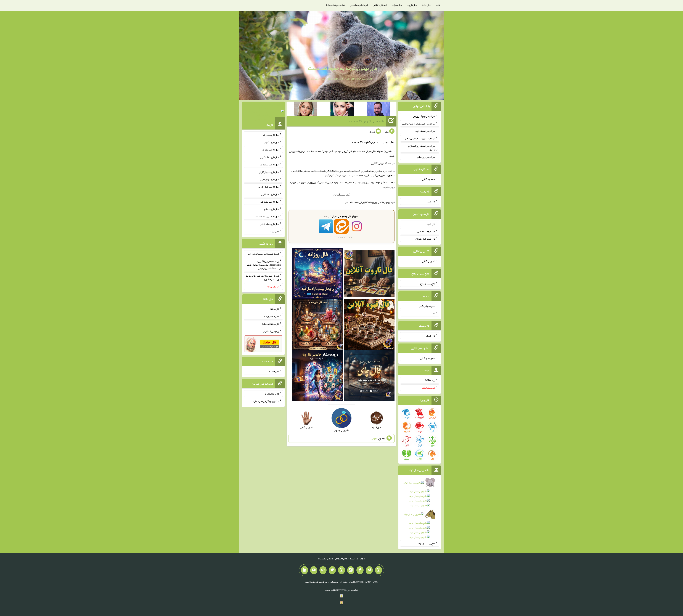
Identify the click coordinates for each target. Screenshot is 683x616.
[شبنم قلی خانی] (305, 109)
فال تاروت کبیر (271, 142)
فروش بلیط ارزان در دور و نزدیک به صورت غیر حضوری (263, 277)
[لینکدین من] (304, 570)
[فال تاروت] (369, 274)
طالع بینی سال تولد (426, 543)
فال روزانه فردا (271, 393)
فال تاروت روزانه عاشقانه (267, 216)
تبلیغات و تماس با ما (335, 4)
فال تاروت (412, 4)
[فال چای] (369, 376)
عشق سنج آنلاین (427, 357)
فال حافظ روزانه (271, 316)
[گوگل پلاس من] (323, 570)
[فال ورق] (317, 376)
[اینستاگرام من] (350, 570)
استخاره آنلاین (379, 4)
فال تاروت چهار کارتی (269, 171)
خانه (438, 4)
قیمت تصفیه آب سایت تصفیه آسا (263, 253)
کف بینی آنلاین (341, 194)
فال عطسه (274, 371)
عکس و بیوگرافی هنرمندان (266, 401)
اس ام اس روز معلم (426, 156)
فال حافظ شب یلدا (270, 323)
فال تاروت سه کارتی (269, 164)
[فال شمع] (317, 325)
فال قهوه (431, 223)
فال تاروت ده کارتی (270, 201)
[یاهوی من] (378, 570)
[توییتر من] (332, 570)
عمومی (374, 438)
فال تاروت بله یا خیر (269, 223)
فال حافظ (426, 4)
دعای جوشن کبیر (427, 305)
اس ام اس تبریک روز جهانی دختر (420, 138)
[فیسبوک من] (360, 570)
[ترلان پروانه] (342, 109)
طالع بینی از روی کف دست (366, 121)
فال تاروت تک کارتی (269, 157)
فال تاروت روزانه (271, 134)
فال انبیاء (431, 201)
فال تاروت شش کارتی (268, 186)
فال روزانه (397, 4)
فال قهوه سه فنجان (426, 231)
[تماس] (341, 570)
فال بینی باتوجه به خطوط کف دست (342, 68)
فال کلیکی (430, 335)
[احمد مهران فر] (378, 109)
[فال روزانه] (317, 274)
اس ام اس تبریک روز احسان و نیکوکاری (423, 147)
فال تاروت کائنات (270, 149)
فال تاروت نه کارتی (270, 194)
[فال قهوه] (369, 325)
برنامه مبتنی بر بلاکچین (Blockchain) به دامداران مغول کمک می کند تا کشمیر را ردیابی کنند (264, 265)
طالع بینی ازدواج (427, 283)
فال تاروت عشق (271, 209)
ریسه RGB (430, 380)
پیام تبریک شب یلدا (270, 331)
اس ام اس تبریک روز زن (424, 116)
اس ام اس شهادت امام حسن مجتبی (418, 123)
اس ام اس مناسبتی (359, 4)
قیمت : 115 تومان (263, 112)
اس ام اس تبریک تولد (425, 130)
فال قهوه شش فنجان (425, 238)
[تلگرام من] (369, 570)
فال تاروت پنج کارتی (269, 179)
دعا (433, 313)
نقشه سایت (330, 589)
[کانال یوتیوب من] (313, 570)
